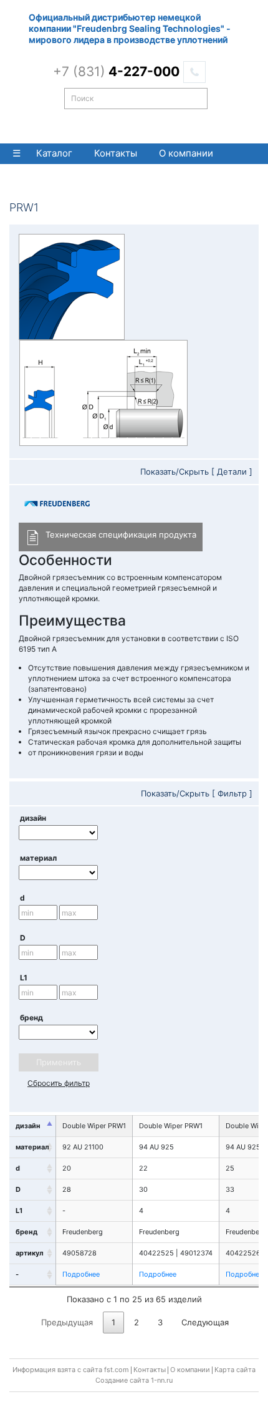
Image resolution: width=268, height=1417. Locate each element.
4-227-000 (116, 71)
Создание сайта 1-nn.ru (134, 1380)
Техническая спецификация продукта (120, 534)
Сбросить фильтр (58, 1083)
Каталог (54, 153)
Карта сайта (235, 1369)
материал (38, 858)
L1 (23, 977)
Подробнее (81, 1274)
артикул (30, 1253)
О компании (186, 153)
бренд (31, 1017)
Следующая (205, 1322)
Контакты (115, 153)
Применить (58, 1062)
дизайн (33, 818)
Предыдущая (67, 1322)
